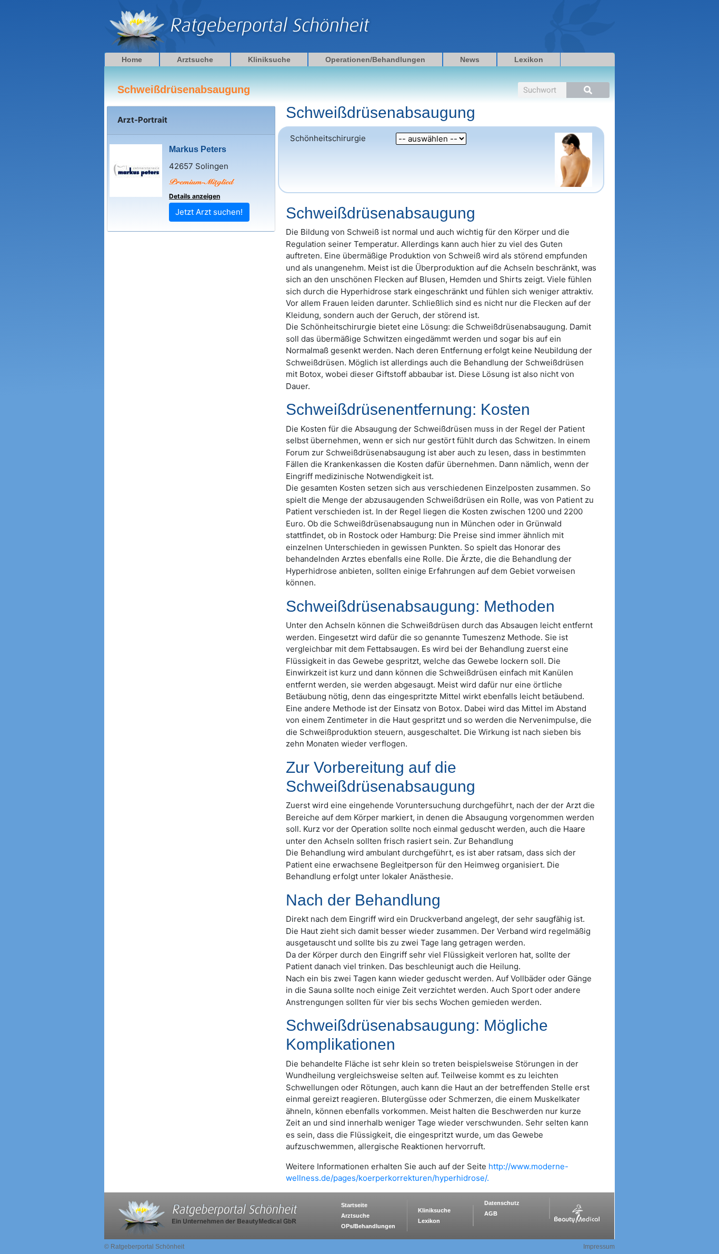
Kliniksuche (269, 59)
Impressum (599, 1246)
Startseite (354, 1205)
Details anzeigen (194, 196)
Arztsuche (195, 59)
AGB (490, 1213)
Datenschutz (502, 1203)
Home (132, 59)
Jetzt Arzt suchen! (209, 212)
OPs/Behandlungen (368, 1226)
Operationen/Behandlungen (375, 59)
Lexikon (528, 59)
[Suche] (588, 90)
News (470, 59)
